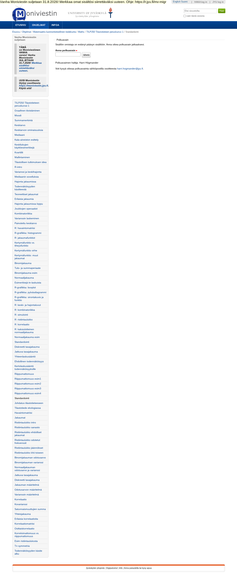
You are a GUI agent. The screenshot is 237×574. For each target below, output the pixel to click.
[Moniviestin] (63, 19)
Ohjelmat (38, 25)
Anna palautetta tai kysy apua (138, 568)
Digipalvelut (111, 568)
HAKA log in (200, 2)
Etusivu (20, 25)
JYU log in (218, 2)
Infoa (55, 25)
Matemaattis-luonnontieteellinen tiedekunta (54, 32)
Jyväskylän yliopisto (95, 568)
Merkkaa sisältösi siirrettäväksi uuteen (30, 67)
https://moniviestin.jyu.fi (33, 85)
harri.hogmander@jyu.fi (130, 68)
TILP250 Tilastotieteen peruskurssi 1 (104, 32)
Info (120, 568)
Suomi (184, 1)
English (176, 1)
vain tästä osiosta (195, 16)
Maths (81, 32)
